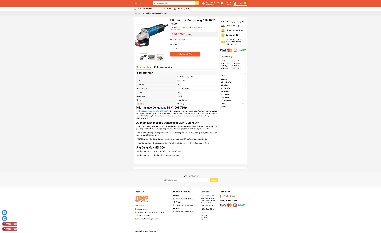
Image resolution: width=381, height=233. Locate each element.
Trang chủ (204, 213)
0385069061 (210, 4)
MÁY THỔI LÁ (225, 94)
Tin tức (179, 9)
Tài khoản (228, 2)
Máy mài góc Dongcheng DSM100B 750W (173, 122)
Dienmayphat (138, 3)
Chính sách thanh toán (208, 198)
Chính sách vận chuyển (208, 200)
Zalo (232, 196)
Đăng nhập (228, 4)
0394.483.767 (189, 205)
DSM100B (141, 133)
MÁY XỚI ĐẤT (225, 106)
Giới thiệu (169, 9)
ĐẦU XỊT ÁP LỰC (226, 97)
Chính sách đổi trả (206, 203)
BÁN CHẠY (224, 79)
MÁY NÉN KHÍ (225, 91)
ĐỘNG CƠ (224, 103)
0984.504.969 (189, 212)
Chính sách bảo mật (207, 205)
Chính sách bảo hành (207, 196)
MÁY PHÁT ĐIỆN (226, 82)
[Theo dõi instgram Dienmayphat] (224, 196)
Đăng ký (214, 180)
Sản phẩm (204, 217)
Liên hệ (188, 9)
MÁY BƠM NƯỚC (226, 100)
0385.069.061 (189, 199)
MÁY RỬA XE (225, 85)
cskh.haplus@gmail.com (150, 219)
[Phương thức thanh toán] (233, 50)
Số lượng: (173, 44)
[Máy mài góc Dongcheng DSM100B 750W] (151, 35)
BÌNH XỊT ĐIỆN (225, 88)
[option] (151, 35)
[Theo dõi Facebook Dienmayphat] (220, 196)
